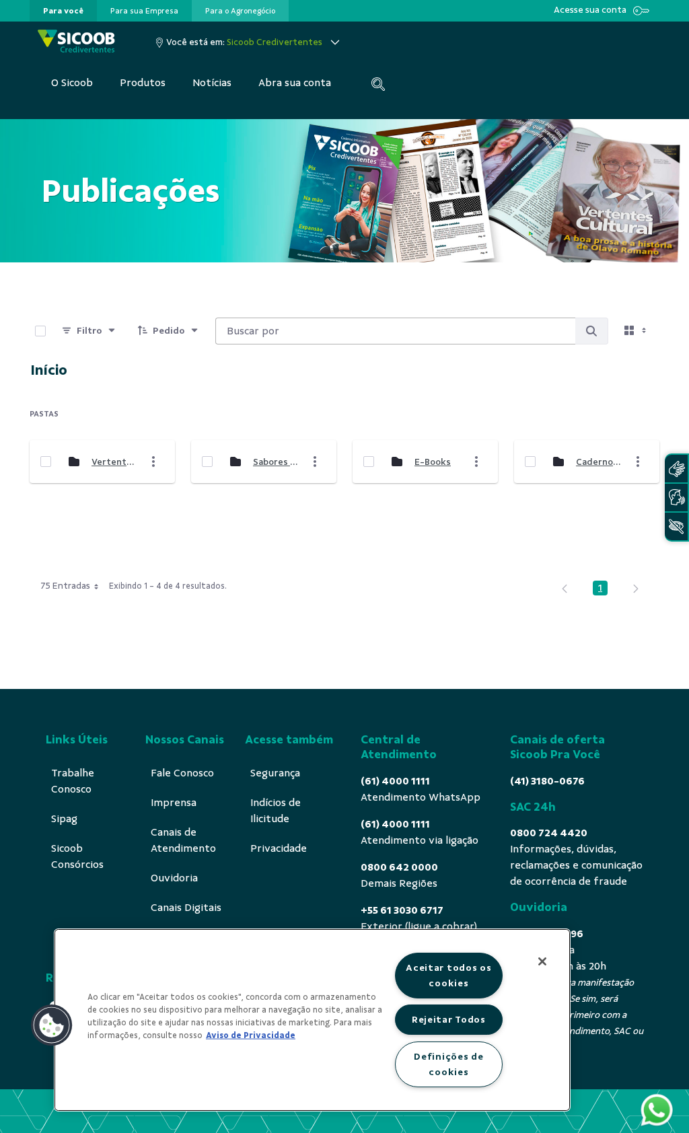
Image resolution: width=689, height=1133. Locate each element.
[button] (51, 1025)
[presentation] (63, 11)
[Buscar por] (591, 331)
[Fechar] (542, 961)
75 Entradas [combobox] (65, 586)
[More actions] (153, 461)
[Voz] (676, 497)
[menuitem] (63, 11)
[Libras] (676, 468)
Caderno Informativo (598, 462)
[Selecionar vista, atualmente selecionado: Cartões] (636, 331)
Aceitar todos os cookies (449, 975)
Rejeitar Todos (449, 1019)
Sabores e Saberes (275, 462)
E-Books (432, 462)
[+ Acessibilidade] (676, 526)
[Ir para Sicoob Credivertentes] (76, 42)
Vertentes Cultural (114, 462)
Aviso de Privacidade (250, 1035)
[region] (312, 1019)
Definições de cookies (448, 1064)
